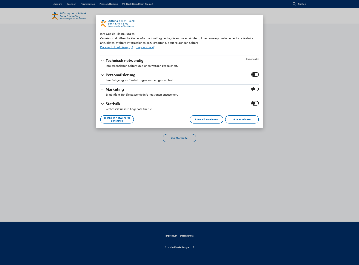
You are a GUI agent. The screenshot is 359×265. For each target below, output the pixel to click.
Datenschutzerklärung (115, 47)
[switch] (255, 74)
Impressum (144, 47)
